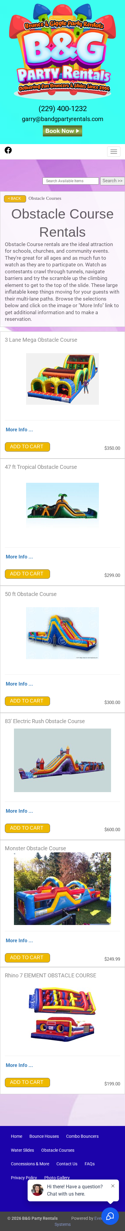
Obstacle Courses (57, 1150)
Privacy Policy (24, 1177)
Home (16, 1136)
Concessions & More (30, 1163)
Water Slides (22, 1150)
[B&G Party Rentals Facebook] (8, 152)
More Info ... (19, 430)
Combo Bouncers (82, 1136)
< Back (14, 198)
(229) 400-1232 (63, 108)
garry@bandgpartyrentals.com (62, 119)
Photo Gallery (57, 1177)
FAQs (90, 1163)
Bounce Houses (44, 1136)
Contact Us (66, 1163)
